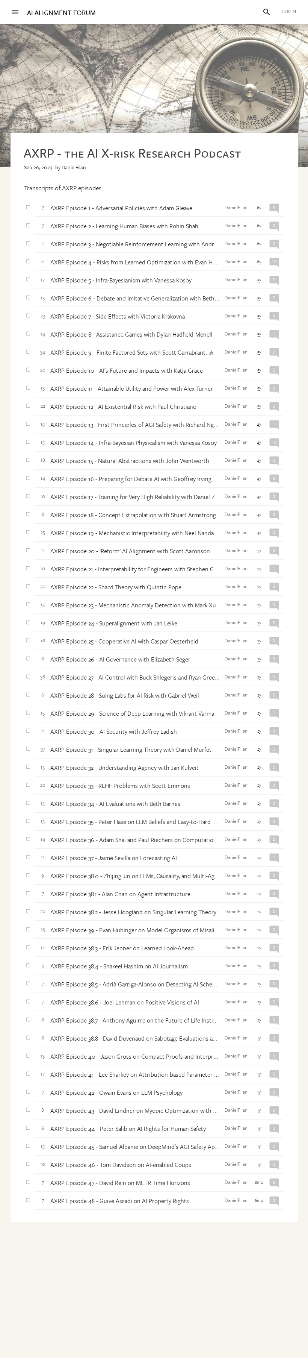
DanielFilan (74, 167)
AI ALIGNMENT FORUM (61, 12)
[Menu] (15, 12)
